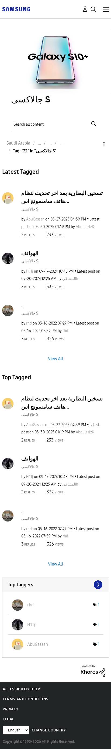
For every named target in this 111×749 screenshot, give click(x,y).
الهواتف (30, 253)
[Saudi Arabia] (16, 8)
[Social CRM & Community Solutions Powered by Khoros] (93, 670)
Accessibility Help (21, 689)
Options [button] (95, 144)
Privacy (10, 709)
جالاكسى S (29, 209)
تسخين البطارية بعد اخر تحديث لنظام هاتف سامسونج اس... (62, 197)
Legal (8, 719)
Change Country (49, 730)
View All (55, 358)
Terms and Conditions (25, 699)
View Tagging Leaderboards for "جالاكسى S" (55, 584)
